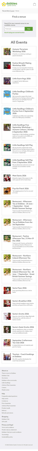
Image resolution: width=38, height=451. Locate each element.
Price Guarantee (6, 403)
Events (12, 11)
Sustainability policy (7, 437)
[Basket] (34, 4)
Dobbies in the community (9, 380)
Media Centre (5, 390)
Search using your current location (14, 33)
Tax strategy (5, 434)
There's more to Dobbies (9, 373)
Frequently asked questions (9, 396)
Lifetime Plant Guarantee (9, 385)
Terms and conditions (8, 427)
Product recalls (6, 408)
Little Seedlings (6, 383)
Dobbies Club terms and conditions (11, 432)
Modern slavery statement (9, 430)
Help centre (5, 398)
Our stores (5, 378)
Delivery (4, 410)
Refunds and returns (7, 413)
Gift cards (4, 421)
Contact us (5, 401)
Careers (4, 387)
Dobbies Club (5, 375)
